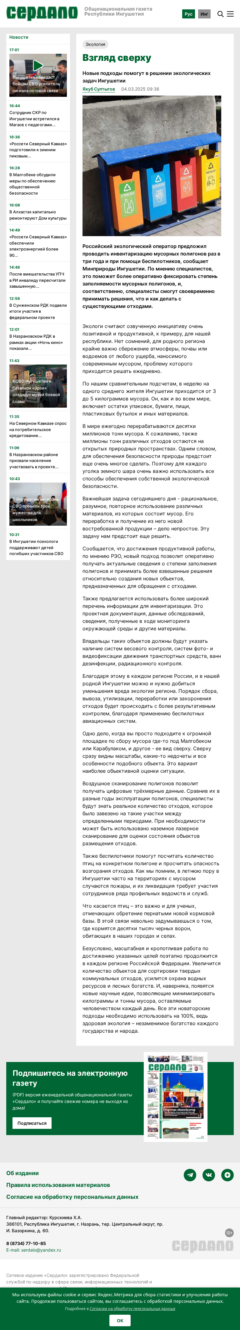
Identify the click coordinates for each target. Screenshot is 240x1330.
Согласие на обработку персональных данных (72, 1197)
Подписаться (32, 1123)
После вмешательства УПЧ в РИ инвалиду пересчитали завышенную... (37, 280)
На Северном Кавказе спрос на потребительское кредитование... (38, 429)
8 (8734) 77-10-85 (26, 1243)
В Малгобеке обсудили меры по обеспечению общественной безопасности (32, 184)
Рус (188, 14)
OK (120, 1320)
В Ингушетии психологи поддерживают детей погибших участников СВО (36, 547)
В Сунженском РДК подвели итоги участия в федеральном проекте (38, 311)
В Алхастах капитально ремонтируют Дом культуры (38, 215)
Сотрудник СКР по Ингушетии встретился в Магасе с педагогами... (34, 118)
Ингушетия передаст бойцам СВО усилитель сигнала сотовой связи (36, 84)
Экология (95, 44)
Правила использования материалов (58, 1185)
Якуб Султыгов (98, 89)
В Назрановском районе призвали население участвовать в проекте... (34, 460)
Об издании (22, 1173)
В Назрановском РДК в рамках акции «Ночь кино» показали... (36, 342)
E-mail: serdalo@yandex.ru (33, 1250)
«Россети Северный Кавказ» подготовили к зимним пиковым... (38, 149)
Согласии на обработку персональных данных (132, 1308)
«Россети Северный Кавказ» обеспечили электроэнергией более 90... (38, 246)
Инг (204, 14)
